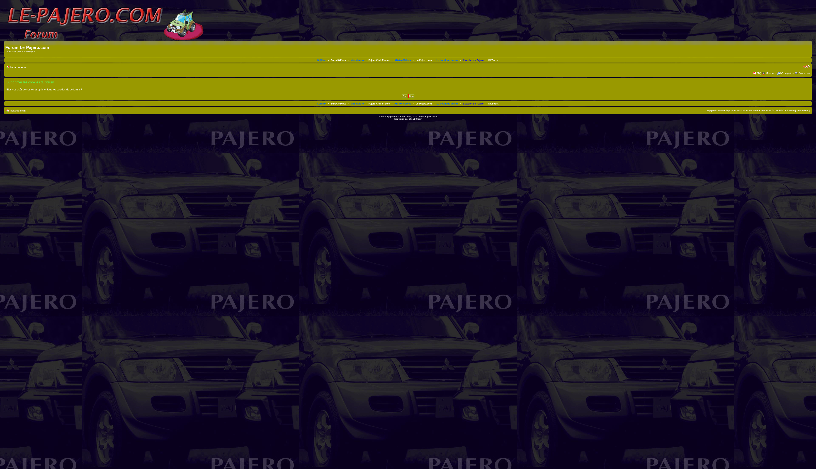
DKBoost (493, 60)
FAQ (758, 73)
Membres (771, 73)
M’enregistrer (787, 73)
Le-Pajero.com (424, 60)
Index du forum (18, 67)
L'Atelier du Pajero (473, 60)
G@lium (321, 60)
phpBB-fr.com (415, 119)
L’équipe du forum (715, 110)
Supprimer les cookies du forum (742, 110)
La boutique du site (447, 60)
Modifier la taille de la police (806, 66)
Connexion (804, 73)
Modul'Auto (357, 60)
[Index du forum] (7, 43)
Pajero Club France (379, 60)
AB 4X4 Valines (402, 60)
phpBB (393, 116)
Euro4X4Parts (338, 60)
